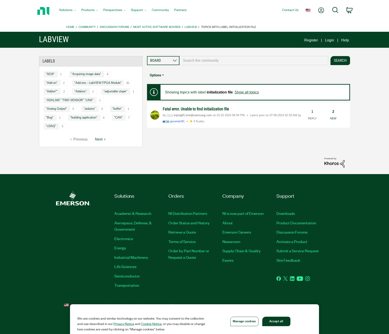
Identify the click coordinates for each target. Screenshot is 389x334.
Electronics (123, 238)
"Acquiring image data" (86, 74)
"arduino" (89, 108)
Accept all (276, 321)
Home (70, 27)
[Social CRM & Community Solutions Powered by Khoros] (334, 162)
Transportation (126, 285)
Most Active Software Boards (157, 27)
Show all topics (247, 92)
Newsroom (231, 241)
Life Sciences (125, 266)
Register (311, 40)
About (227, 222)
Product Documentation (296, 222)
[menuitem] (68, 11)
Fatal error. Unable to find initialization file (196, 109)
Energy (120, 247)
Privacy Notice (123, 323)
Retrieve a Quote (182, 231)
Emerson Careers (236, 231)
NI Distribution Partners (187, 213)
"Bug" (49, 117)
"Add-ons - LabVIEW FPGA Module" (98, 82)
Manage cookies (244, 321)
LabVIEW (191, 27)
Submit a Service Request (297, 250)
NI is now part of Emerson (243, 213)
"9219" (50, 74)
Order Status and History (189, 222)
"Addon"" (52, 91)
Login (329, 40)
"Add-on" (51, 82)
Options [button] (155, 75)
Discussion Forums (114, 27)
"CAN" (118, 117)
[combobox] (253, 60)
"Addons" (81, 91)
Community (87, 27)
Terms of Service (182, 241)
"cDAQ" (51, 126)
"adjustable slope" (115, 91)
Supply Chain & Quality (241, 250)
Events (227, 260)
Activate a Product (291, 241)
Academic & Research (132, 213)
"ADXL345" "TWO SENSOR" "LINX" (69, 100)
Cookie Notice (151, 323)
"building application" (83, 117)
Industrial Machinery (131, 257)
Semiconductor (127, 275)
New (333, 118)
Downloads (285, 213)
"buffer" (117, 108)
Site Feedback (288, 260)
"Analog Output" (56, 108)
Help (345, 40)
